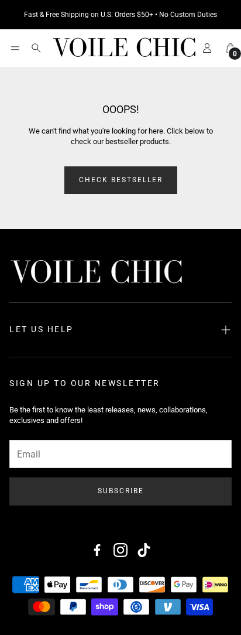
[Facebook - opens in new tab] (97, 550)
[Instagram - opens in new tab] (120, 550)
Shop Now (189, 14)
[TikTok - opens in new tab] (144, 550)
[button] (15, 48)
